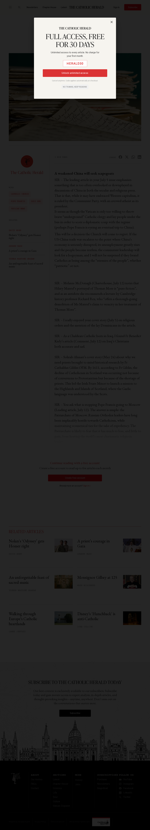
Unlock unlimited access (75, 73)
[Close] (112, 22)
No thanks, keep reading (75, 87)
